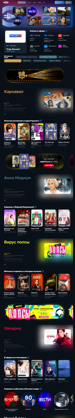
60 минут (28, 409)
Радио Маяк (66, 35)
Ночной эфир (33, 51)
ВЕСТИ (32, 40)
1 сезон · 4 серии (8, 224)
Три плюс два (49, 142)
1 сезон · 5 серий (8, 138)
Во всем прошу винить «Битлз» (9, 293)
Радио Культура (65, 46)
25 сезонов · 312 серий (9, 375)
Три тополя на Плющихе (36, 143)
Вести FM (37, 46)
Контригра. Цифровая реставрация (22, 230)
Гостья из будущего (7, 143)
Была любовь (62, 293)
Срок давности (50, 379)
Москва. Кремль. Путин (61, 409)
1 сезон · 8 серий (22, 224)
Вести (45, 409)
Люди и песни (48, 51)
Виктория (61, 379)
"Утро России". (13, 49)
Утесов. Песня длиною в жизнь (50, 293)
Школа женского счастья (37, 379)
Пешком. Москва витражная (48, 41)
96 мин (47, 138)
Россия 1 (13, 45)
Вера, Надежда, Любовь (63, 229)
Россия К (51, 35)
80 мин (60, 138)
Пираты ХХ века (63, 142)
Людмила (21, 293)
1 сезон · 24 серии (62, 224)
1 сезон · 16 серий (62, 289)
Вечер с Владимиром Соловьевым (12, 410)
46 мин (6, 289)
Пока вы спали (62, 40)
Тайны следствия (10, 379)
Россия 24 (37, 35)
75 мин (33, 138)
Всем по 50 (35, 228)
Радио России (52, 46)
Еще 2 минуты (46, 38)
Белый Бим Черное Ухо (21, 143)
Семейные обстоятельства (50, 229)
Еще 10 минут (32, 38)
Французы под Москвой (9, 229)
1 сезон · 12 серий (49, 224)
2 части (20, 138)
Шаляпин (34, 293)
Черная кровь (22, 379)
